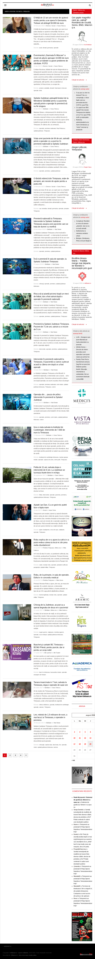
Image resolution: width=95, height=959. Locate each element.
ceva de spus (54, 529)
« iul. (73, 760)
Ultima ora (58, 548)
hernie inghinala (43, 595)
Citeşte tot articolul (78, 80)
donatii (45, 47)
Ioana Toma (52, 510)
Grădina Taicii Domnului (81, 140)
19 (85, 744)
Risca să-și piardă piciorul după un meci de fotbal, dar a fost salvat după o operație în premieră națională (51, 296)
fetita (40, 495)
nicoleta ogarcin (59, 632)
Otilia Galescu (63, 610)
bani (40, 672)
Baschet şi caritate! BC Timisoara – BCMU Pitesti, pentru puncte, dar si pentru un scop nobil (49, 647)
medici (35, 459)
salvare (41, 707)
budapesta (46, 529)
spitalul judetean (38, 131)
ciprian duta (48, 744)
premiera (47, 171)
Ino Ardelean (88, 44)
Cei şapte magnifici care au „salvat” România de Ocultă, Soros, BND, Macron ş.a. (82, 22)
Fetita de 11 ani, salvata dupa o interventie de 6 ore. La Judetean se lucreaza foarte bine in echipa (49, 470)
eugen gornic (43, 632)
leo (60, 744)
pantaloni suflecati (62, 565)
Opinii (75, 10)
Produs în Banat (78, 251)
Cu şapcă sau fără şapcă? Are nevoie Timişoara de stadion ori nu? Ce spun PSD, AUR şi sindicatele (83, 112)
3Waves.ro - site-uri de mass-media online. (24, 955)
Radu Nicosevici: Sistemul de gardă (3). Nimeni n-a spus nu (83, 799)
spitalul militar (44, 567)
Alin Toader (57, 652)
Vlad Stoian (58, 229)
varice (54, 387)
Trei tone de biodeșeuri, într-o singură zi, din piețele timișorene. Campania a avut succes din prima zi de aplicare (83, 891)
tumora (56, 747)
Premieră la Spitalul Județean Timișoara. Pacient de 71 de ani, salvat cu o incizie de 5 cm (51, 326)
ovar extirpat (43, 634)
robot (35, 747)
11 (80, 738)
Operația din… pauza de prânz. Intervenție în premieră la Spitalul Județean (48, 397)
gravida (52, 704)
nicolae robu (46, 565)
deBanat (47, 5)
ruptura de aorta (48, 459)
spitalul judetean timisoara (41, 497)
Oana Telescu (61, 26)
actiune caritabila (44, 88)
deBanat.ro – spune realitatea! (19, 952)
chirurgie (41, 744)
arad (40, 47)
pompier (66, 208)
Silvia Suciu (59, 580)
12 (85, 738)
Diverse (48, 26)
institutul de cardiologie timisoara (49, 457)
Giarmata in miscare (61, 88)
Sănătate (45, 109)
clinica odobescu (44, 704)
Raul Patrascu (61, 128)
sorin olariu (60, 384)
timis (40, 90)
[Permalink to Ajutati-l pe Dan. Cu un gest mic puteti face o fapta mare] (17, 512)
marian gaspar (63, 457)
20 (90, 744)
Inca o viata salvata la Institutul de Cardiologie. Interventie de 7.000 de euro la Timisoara (49, 430)
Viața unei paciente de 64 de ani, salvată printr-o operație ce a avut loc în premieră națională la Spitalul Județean (51, 141)
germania (50, 47)
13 (90, 738)
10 (74, 738)
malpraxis (51, 632)
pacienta (57, 495)
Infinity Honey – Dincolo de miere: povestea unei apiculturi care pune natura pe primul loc (83, 352)
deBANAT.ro (86, 953)
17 (74, 744)
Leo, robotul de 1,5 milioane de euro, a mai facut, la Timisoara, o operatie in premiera (50, 717)
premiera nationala (50, 128)
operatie (56, 47)
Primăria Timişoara (48, 548)
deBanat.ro (87, 283)
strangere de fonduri (40, 674)
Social (53, 26)
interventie (42, 349)
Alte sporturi (47, 652)
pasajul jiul (37, 567)
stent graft (57, 459)
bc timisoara (46, 672)
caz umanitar (43, 208)
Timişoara (47, 131)
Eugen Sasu (87, 167)
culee (40, 565)
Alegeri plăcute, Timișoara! (79, 148)
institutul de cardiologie (62, 704)
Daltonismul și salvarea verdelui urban (82, 233)
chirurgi (41, 283)
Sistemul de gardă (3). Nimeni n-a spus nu (83, 804)
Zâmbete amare (78, 13)
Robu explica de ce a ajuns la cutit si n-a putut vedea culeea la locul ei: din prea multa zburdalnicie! (51, 542)
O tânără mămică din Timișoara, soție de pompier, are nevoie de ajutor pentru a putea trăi (51, 181)
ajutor (40, 529)
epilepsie (61, 529)
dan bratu (56, 744)
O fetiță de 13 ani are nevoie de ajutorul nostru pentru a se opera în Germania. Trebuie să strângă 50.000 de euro (51, 20)
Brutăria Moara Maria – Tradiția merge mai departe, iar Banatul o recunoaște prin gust (82, 263)
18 (80, 744)
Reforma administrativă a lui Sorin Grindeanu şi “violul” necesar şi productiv (82, 125)
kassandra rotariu (55, 672)
